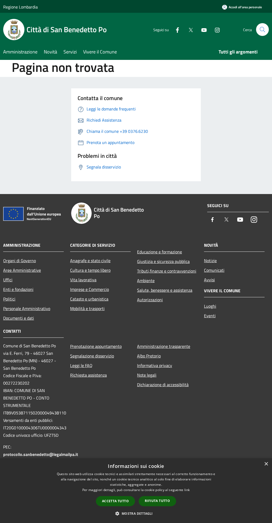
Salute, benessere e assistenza (164, 290)
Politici (9, 299)
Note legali (146, 375)
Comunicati (214, 270)
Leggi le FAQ (81, 365)
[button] (135, 513)
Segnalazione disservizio (92, 356)
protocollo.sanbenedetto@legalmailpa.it (40, 454)
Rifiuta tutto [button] (157, 501)
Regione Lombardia (20, 7)
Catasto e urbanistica (89, 299)
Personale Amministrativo (26, 308)
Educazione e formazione (159, 252)
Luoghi (210, 306)
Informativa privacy (154, 365)
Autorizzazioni (150, 299)
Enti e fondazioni (18, 289)
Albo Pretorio (149, 356)
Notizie (210, 260)
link (187, 490)
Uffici (7, 280)
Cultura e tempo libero (90, 270)
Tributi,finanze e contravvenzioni (166, 271)
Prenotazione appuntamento (96, 346)
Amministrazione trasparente (163, 346)
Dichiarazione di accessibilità (163, 384)
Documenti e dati (18, 318)
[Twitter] (188, 29)
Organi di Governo (19, 260)
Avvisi (209, 280)
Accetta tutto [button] (115, 501)
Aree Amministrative (22, 270)
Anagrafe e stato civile (90, 260)
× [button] (266, 464)
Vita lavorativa (83, 280)
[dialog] (136, 490)
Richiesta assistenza (88, 375)
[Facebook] (175, 29)
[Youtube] (202, 29)
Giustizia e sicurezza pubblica (163, 261)
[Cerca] (262, 29)
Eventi (210, 315)
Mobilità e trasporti (87, 308)
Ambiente (146, 280)
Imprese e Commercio (89, 289)
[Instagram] (215, 29)
